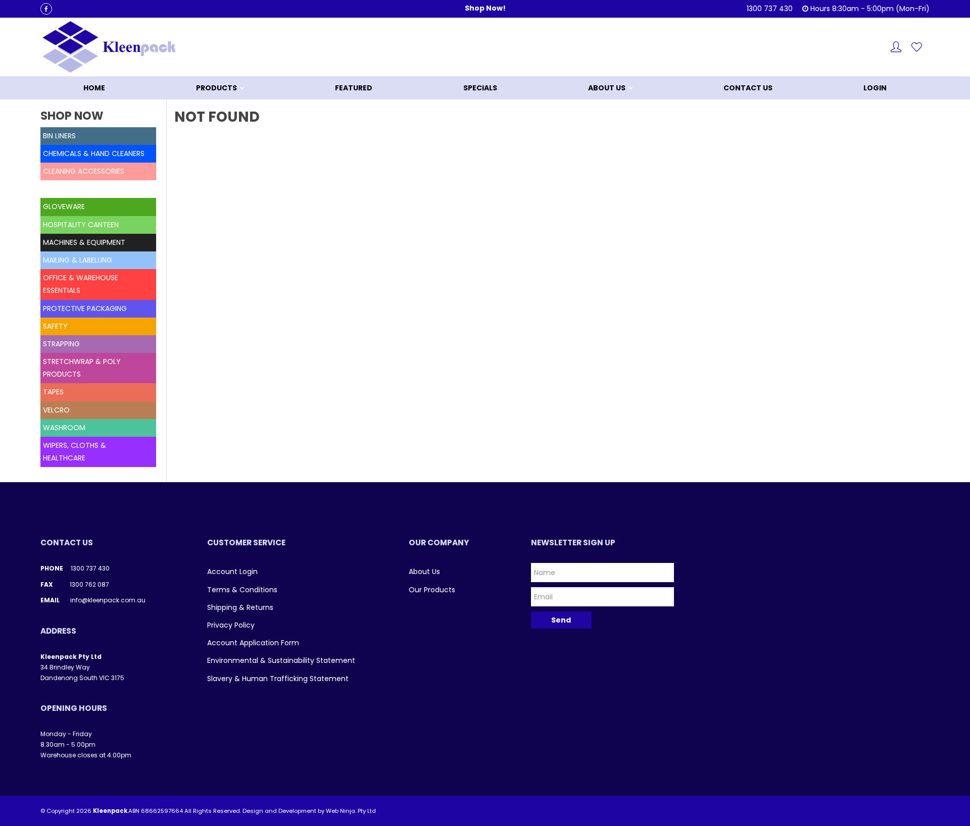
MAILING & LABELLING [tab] (77, 260)
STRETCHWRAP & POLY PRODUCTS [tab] (82, 367)
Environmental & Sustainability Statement (281, 660)
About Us (606, 88)
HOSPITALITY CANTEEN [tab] (81, 225)
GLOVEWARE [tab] (64, 206)
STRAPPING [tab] (61, 344)
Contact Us (747, 88)
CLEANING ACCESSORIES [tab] (83, 171)
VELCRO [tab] (56, 410)
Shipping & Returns (240, 607)
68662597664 (162, 811)
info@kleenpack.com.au (108, 600)
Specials (480, 88)
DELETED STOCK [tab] (70, 189)
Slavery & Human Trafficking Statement (278, 679)
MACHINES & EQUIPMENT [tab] (84, 242)
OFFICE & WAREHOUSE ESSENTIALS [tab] (80, 284)
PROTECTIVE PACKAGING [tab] (85, 308)
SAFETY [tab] (55, 326)
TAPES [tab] (53, 392)
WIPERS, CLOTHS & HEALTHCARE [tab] (74, 451)
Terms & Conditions (242, 590)
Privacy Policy (231, 625)
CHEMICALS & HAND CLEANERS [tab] (93, 153)
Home (94, 88)
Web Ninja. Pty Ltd (351, 811)
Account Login (232, 571)
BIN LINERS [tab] (59, 136)
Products (216, 88)
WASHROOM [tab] (64, 428)
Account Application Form (253, 643)
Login (875, 88)
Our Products (432, 590)
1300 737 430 (90, 568)
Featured (353, 88)
